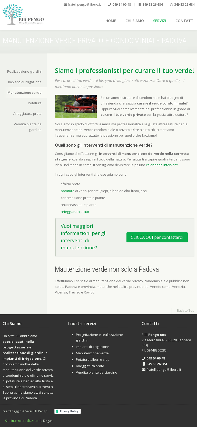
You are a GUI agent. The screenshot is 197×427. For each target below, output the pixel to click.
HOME (110, 20)
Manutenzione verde (24, 92)
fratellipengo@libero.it (84, 4)
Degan (48, 421)
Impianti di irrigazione (25, 82)
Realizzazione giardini (24, 71)
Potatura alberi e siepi (93, 359)
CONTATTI (184, 20)
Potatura (35, 103)
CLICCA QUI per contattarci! (157, 237)
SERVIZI (159, 20)
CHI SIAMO (134, 20)
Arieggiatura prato (27, 113)
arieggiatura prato (75, 211)
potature (67, 190)
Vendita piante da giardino (28, 127)
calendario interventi (162, 165)
